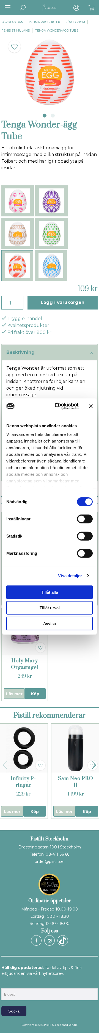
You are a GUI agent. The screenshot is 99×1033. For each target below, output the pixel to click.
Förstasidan (12, 22)
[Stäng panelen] (91, 406)
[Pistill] (49, 7)
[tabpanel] (49, 71)
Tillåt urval (50, 607)
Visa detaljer (70, 575)
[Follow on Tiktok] (63, 940)
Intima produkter (44, 22)
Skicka (14, 1011)
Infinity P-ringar (23, 781)
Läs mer (14, 693)
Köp (35, 693)
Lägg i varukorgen (62, 302)
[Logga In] (76, 7)
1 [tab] (44, 115)
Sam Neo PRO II (75, 781)
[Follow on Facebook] (36, 940)
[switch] (85, 518)
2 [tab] (53, 115)
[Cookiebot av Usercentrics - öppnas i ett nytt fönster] (58, 406)
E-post (6, 984)
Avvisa (49, 623)
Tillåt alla (49, 592)
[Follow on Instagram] (49, 940)
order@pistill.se (49, 861)
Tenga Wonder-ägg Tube (56, 30)
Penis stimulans (15, 30)
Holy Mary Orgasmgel (24, 664)
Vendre (73, 1024)
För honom (75, 22)
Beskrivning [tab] (20, 352)
